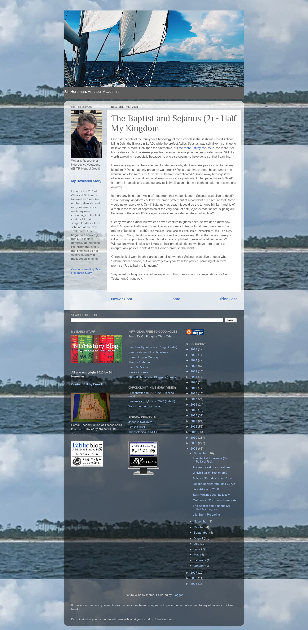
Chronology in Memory (143, 357)
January (199, 565)
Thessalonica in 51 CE (143, 432)
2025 (194, 354)
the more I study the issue (196, 148)
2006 (194, 578)
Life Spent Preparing (206, 514)
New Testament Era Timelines (148, 352)
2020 (194, 382)
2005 (194, 583)
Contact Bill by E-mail (86, 384)
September (201, 532)
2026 (194, 349)
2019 (194, 388)
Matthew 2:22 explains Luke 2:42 (215, 500)
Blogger (178, 594)
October (199, 527)
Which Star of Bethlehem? (210, 472)
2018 (194, 393)
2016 (194, 404)
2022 (194, 371)
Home (175, 299)
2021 (194, 377)
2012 (194, 426)
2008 (194, 448)
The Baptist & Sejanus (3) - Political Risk (211, 460)
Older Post (227, 299)
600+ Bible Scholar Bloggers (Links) (152, 377)
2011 (194, 432)
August (199, 538)
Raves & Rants (138, 372)
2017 (194, 399)
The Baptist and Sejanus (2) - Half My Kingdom (212, 507)
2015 (194, 410)
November (201, 521)
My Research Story (86, 181)
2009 (194, 443)
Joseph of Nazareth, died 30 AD (214, 483)
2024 (194, 360)
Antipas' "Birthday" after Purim (213, 478)
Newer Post (121, 299)
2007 (194, 572)
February (200, 560)
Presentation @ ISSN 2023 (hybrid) (151, 401)
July (197, 543)
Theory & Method (139, 362)
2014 (194, 415)
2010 (194, 437)
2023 (194, 366)
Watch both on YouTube (144, 406)
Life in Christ (136, 427)
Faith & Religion (138, 367)
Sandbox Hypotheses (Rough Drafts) (152, 347)
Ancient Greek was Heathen (211, 467)
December (201, 453)
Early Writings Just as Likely (211, 494)
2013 (194, 421)
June (197, 549)
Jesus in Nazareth (140, 422)
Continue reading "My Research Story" (85, 271)
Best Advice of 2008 (206, 489)
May (197, 554)
